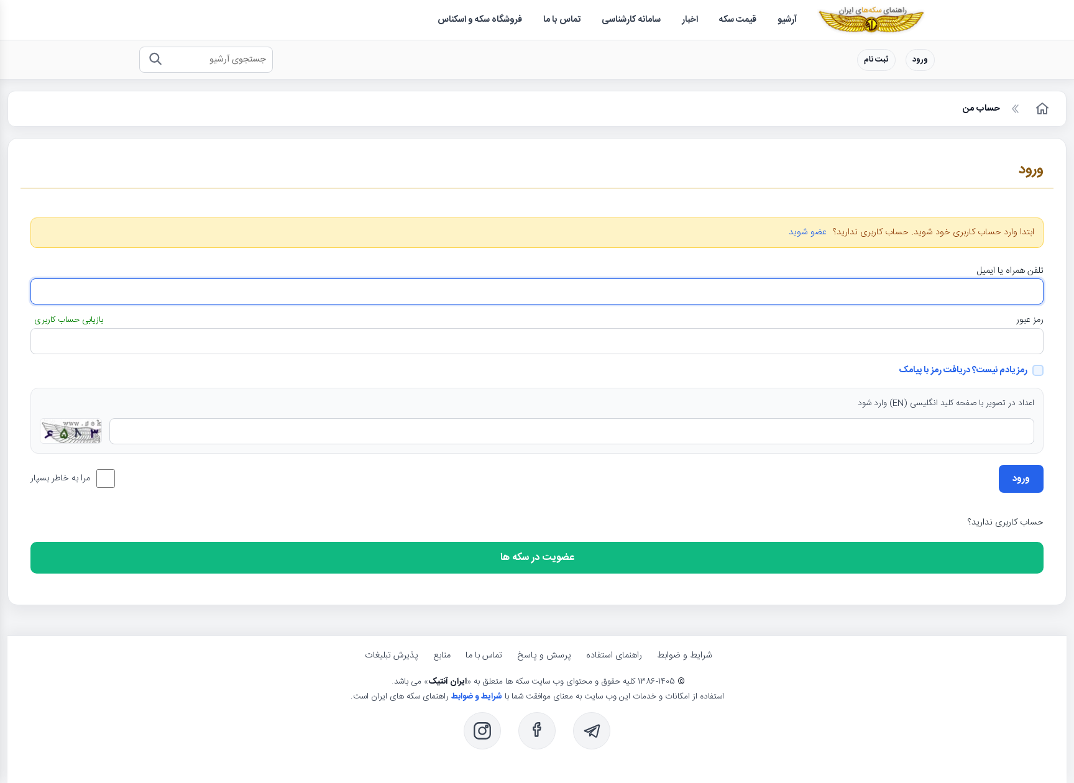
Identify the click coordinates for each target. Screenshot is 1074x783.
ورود (920, 59)
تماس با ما (484, 655)
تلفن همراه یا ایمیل (1010, 270)
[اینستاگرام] (482, 730)
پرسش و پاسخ (544, 655)
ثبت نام (876, 59)
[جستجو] (155, 60)
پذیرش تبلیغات (391, 655)
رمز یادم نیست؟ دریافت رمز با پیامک (963, 370)
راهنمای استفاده (614, 655)
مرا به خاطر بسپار (60, 478)
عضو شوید (808, 233)
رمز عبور (1030, 320)
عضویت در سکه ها (537, 557)
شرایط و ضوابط (684, 655)
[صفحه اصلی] (1041, 109)
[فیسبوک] (537, 730)
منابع (442, 655)
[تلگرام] (591, 730)
